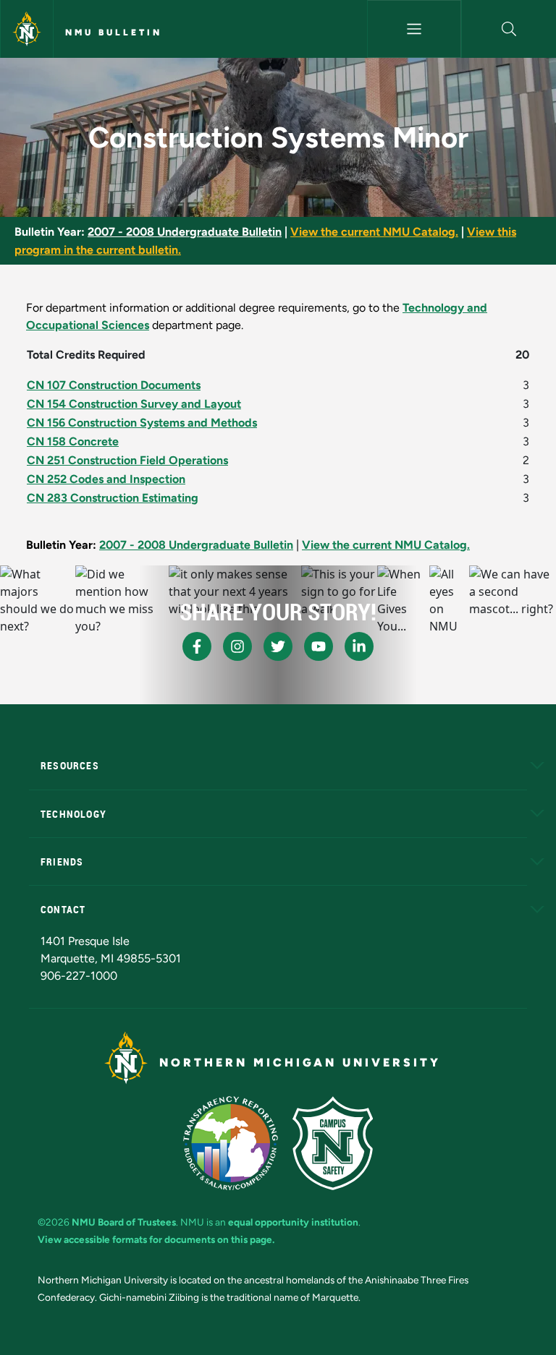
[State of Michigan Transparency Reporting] (230, 1143)
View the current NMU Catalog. (374, 232)
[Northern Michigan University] (27, 29)
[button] (509, 29)
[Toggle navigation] (414, 29)
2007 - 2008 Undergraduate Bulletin (185, 232)
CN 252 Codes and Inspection (106, 479)
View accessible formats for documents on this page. (156, 1239)
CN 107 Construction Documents (114, 385)
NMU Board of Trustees (124, 1222)
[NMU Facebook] (196, 646)
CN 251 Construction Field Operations (127, 460)
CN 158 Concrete (73, 441)
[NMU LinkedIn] (359, 646)
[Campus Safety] (332, 1143)
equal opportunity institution (293, 1222)
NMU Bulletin (113, 32)
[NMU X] (278, 646)
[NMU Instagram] (237, 646)
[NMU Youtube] (318, 646)
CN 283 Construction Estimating (112, 498)
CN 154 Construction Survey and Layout (134, 404)
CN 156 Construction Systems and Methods (142, 422)
